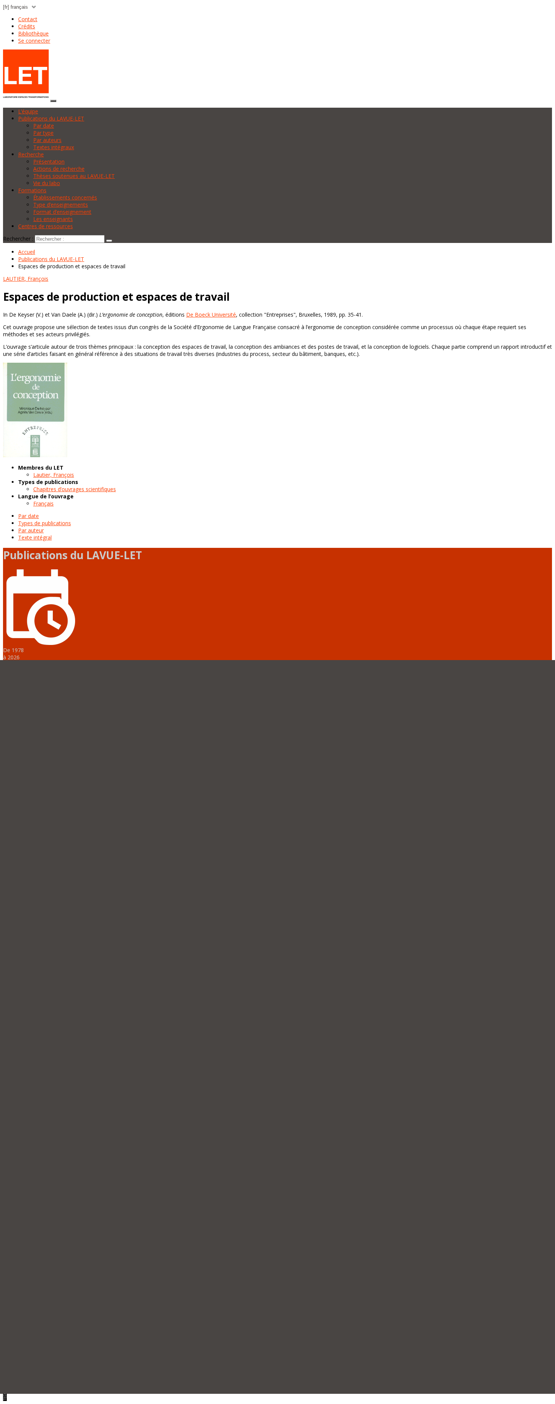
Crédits (26, 26)
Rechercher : (18, 238)
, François (25, 278)
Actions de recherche (59, 168)
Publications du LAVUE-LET (51, 118)
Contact (27, 19)
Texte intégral (35, 537)
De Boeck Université (211, 314)
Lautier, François (53, 474)
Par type (43, 132)
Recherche (31, 154)
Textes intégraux (53, 147)
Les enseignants (53, 219)
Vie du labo (46, 183)
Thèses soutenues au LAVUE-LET (74, 175)
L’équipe (28, 111)
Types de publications (44, 523)
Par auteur (31, 530)
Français (43, 503)
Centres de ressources (45, 226)
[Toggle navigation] (53, 101)
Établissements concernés (65, 197)
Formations (32, 190)
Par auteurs (47, 140)
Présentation (49, 161)
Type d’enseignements (60, 204)
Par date (43, 125)
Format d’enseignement (62, 211)
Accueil (26, 251)
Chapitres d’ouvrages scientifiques (74, 489)
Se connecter (34, 40)
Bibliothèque (33, 33)
